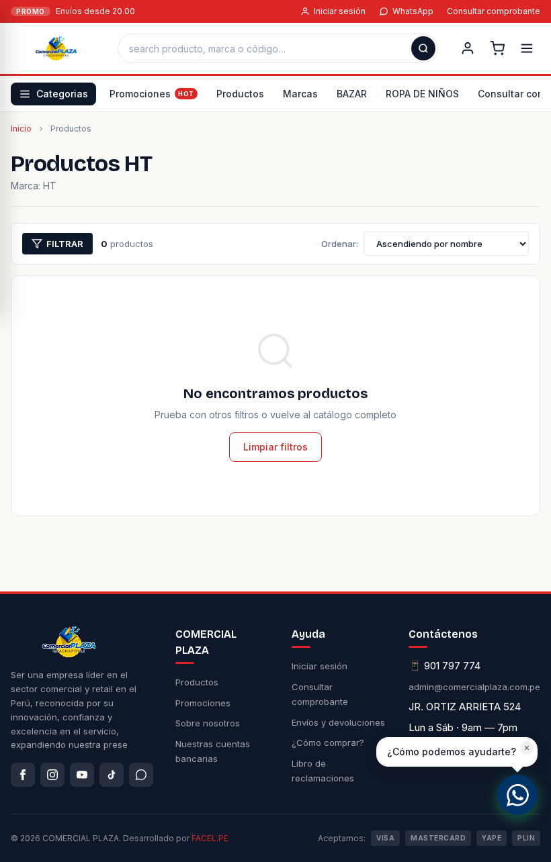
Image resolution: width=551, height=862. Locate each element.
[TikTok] (111, 775)
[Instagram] (52, 775)
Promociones (140, 93)
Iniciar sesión (340, 11)
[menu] (526, 48)
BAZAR (352, 93)
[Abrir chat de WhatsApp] (517, 795)
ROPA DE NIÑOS (422, 93)
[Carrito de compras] (497, 48)
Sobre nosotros (207, 723)
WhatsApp (412, 11)
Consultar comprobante (493, 11)
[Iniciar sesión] (467, 48)
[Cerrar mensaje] (527, 748)
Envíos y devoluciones (338, 722)
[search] (423, 48)
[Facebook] (23, 775)
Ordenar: (339, 243)
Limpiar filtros (275, 446)
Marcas (300, 93)
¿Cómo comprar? (328, 742)
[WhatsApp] (141, 775)
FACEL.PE (210, 838)
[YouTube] (82, 775)
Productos (240, 93)
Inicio (21, 129)
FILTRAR (64, 243)
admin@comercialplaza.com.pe (474, 686)
